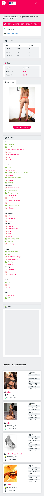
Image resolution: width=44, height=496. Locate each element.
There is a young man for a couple (18, 172)
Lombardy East (12, 34)
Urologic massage (13, 193)
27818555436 (11, 429)
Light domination (13, 228)
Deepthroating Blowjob (14, 257)
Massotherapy (12, 198)
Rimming (10, 182)
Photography (11, 170)
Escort (10, 167)
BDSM (9, 231)
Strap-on (10, 236)
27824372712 (11, 490)
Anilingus (10, 264)
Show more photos (22, 127)
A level (10, 147)
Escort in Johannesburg (10, 17)
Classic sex (11, 144)
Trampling (11, 244)
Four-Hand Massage (14, 200)
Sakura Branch (12, 208)
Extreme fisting (12, 274)
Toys (9, 157)
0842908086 (11, 29)
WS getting (11, 298)
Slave (9, 233)
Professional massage (14, 188)
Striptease (11, 216)
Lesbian (10, 221)
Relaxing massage (13, 205)
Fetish (9, 159)
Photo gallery (11, 82)
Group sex (11, 152)
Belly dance (11, 218)
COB (9, 285)
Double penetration (13, 154)
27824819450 (11, 398)
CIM (9, 282)
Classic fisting (12, 269)
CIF (9, 287)
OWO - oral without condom (16, 149)
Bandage (10, 241)
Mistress (10, 226)
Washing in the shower (14, 177)
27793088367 (11, 459)
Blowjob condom (13, 251)
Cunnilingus (11, 262)
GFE (9, 254)
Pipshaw (10, 180)
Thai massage (12, 195)
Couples (10, 175)
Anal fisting (11, 272)
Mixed (25, 71)
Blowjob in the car (13, 259)
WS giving (11, 295)
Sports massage (13, 203)
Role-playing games (14, 238)
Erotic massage (12, 190)
